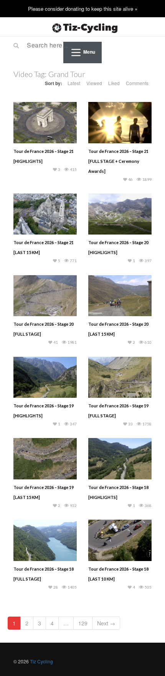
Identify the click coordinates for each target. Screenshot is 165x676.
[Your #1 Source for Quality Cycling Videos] (82, 27)
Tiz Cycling (41, 661)
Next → (106, 623)
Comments (137, 83)
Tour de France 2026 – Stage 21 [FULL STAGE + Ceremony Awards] (118, 161)
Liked (114, 83)
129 (82, 623)
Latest (74, 83)
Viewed (94, 83)
